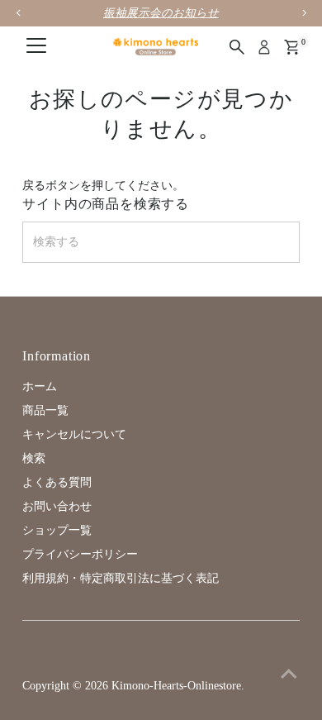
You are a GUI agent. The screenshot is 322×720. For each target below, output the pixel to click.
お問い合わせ (57, 506)
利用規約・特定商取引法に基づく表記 (120, 578)
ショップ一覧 (57, 530)
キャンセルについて (74, 434)
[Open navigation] (36, 47)
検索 (33, 458)
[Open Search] (237, 47)
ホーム (39, 386)
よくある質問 (57, 482)
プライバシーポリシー (80, 554)
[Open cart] (292, 47)
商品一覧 (45, 410)
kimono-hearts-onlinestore (176, 685)
